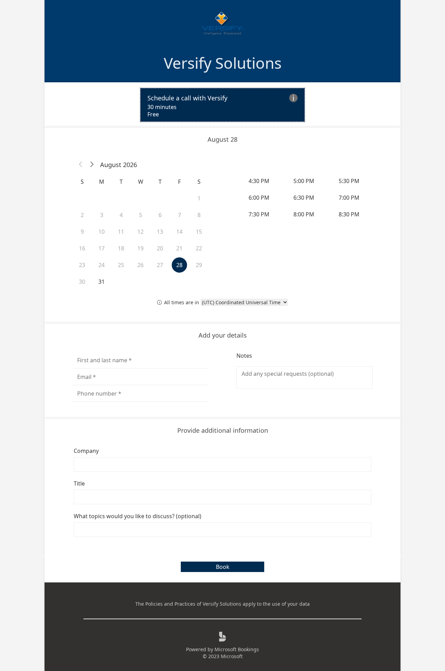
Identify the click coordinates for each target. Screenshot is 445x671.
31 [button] (101, 281)
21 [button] (179, 248)
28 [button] (179, 265)
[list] (222, 105)
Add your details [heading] (223, 335)
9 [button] (82, 231)
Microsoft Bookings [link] (237, 649)
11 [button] (121, 231)
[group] (304, 198)
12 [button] (140, 231)
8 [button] (199, 215)
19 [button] (140, 248)
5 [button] (140, 215)
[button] (80, 164)
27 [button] (160, 265)
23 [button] (82, 265)
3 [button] (101, 215)
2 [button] (82, 215)
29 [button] (199, 265)
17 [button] (101, 248)
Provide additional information (222, 430)
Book (222, 567)
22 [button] (199, 248)
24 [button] (101, 265)
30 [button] (82, 281)
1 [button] (199, 198)
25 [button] (121, 265)
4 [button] (121, 215)
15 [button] (199, 231)
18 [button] (121, 248)
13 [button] (160, 231)
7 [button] (179, 215)
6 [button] (160, 215)
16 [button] (82, 248)
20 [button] (160, 248)
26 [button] (140, 265)
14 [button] (179, 231)
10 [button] (101, 231)
